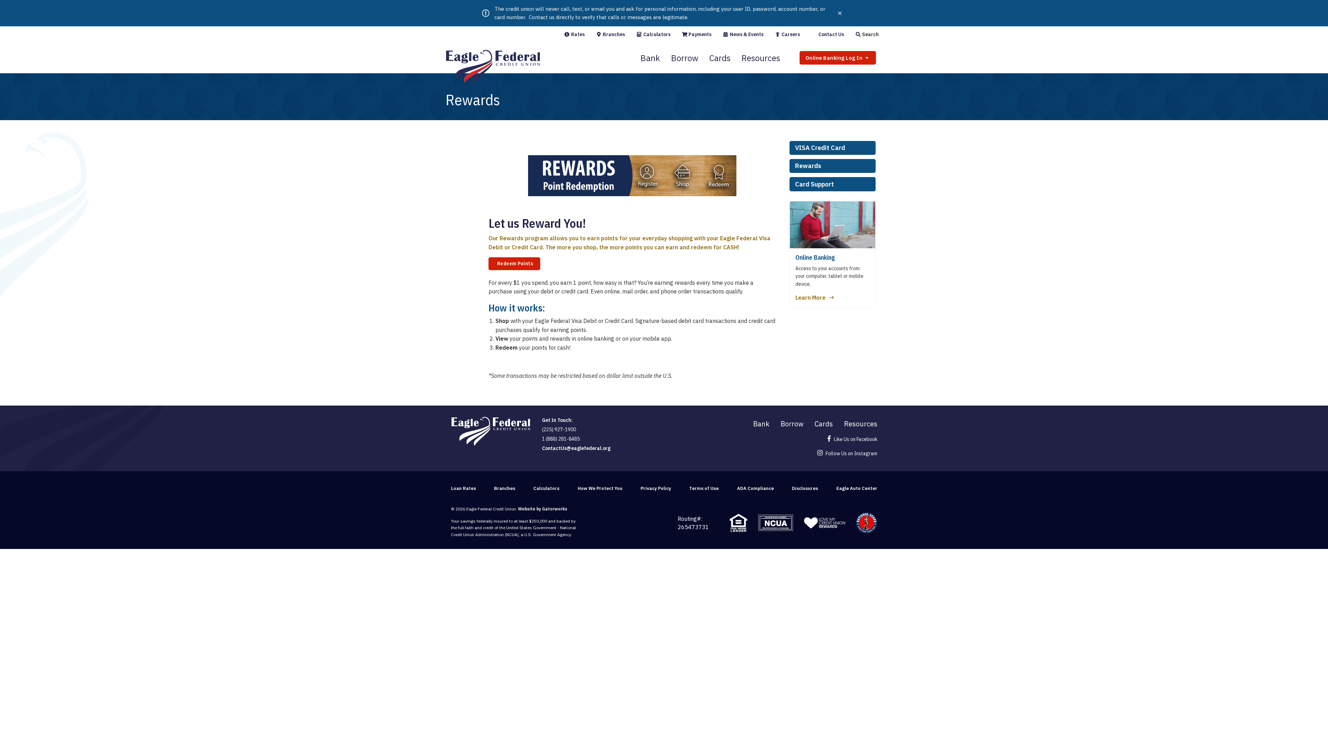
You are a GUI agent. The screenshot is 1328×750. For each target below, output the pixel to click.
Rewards (808, 166)
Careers (790, 34)
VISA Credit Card (820, 148)
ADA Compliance (755, 488)
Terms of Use (704, 488)
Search (870, 34)
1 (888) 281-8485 (561, 439)
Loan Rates (463, 488)
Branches (613, 34)
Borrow (684, 58)
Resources (761, 58)
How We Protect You (600, 488)
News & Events (746, 34)
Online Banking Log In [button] (834, 58)
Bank (650, 58)
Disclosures (805, 488)
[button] (867, 34)
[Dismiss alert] (840, 13)
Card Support (814, 184)
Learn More (810, 297)
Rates (577, 34)
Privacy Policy (656, 488)
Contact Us (830, 34)
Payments (699, 34)
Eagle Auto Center (856, 488)
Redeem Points (514, 263)
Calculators (656, 34)
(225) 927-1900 (559, 429)
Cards (719, 58)
